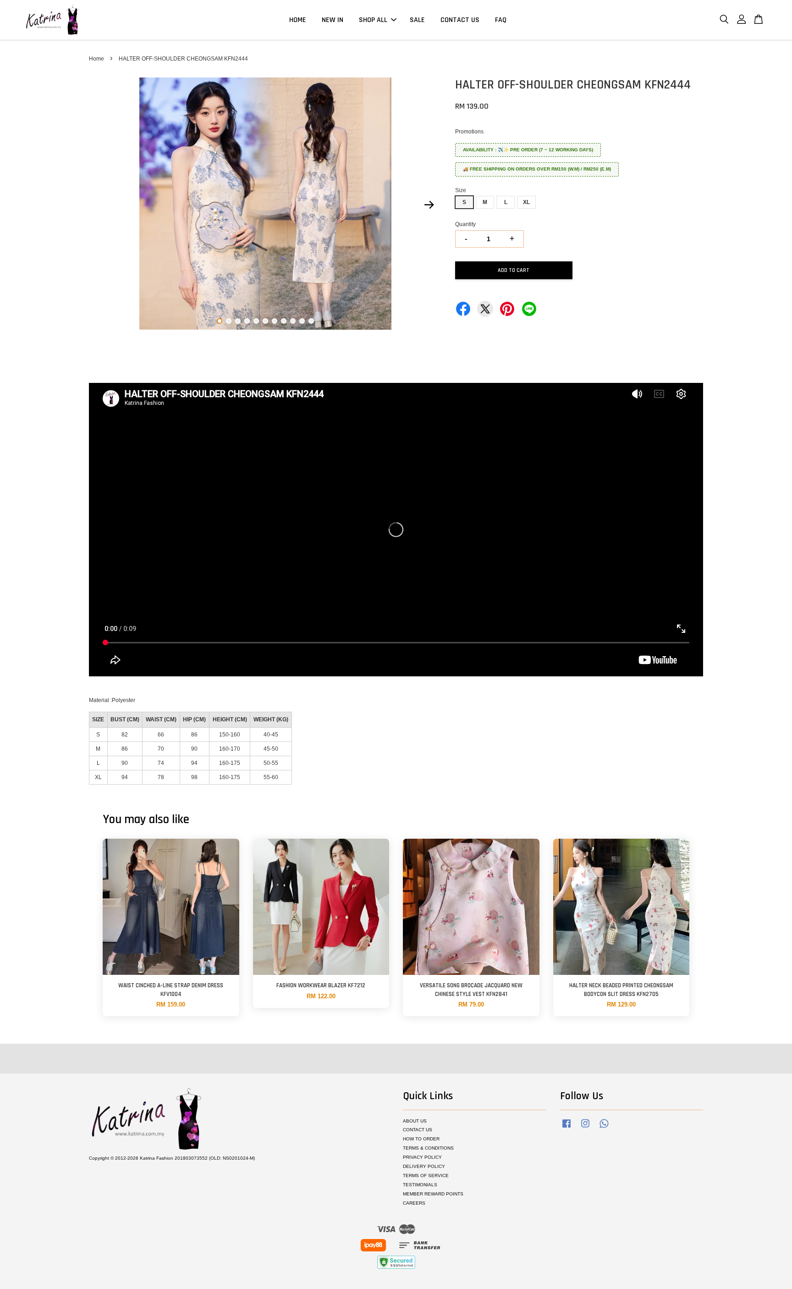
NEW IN (332, 20)
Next (429, 205)
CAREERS (414, 1203)
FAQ (500, 20)
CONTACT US (459, 20)
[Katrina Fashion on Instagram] (585, 1128)
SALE (417, 20)
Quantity (465, 224)
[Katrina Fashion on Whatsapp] (604, 1128)
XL (526, 202)
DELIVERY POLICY (424, 1166)
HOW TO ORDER (421, 1138)
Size (460, 190)
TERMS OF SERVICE (426, 1175)
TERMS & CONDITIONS (428, 1148)
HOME (297, 20)
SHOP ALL (373, 20)
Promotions (469, 131)
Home (96, 58)
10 (302, 321)
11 (311, 321)
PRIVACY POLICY (422, 1157)
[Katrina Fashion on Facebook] (566, 1128)
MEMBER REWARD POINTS (433, 1193)
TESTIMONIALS (420, 1184)
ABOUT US (415, 1120)
